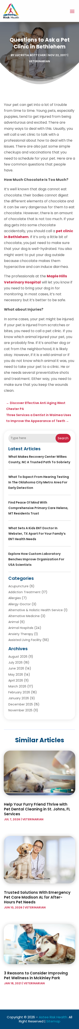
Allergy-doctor (19, 604)
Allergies (14, 598)
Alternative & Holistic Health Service (35, 610)
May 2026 (15, 674)
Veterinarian (39, 61)
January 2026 (18, 698)
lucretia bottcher (30, 55)
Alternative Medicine (24, 616)
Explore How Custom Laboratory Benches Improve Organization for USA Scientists (36, 559)
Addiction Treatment (24, 592)
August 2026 (17, 656)
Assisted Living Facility (24, 640)
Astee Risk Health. (53, 1017)
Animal (13, 622)
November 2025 (20, 710)
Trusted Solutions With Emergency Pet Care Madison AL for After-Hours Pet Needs (37, 897)
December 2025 (20, 704)
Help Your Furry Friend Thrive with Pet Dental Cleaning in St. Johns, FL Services (37, 809)
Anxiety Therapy (20, 634)
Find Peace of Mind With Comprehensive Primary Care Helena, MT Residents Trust (38, 508)
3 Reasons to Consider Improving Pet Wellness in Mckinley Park (36, 975)
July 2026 (15, 662)
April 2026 (15, 680)
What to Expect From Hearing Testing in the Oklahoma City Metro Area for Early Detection (38, 482)
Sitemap (53, 1021)
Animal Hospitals (20, 628)
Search (63, 438)
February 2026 (19, 692)
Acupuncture (18, 586)
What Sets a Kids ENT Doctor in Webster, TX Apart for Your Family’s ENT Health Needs (37, 533)
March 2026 (17, 686)
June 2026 (16, 668)
